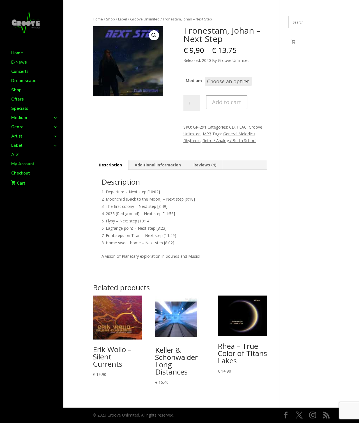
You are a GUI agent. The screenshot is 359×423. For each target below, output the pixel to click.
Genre (17, 127)
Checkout (20, 173)
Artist (16, 136)
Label (16, 145)
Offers (17, 99)
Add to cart (226, 102)
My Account (22, 164)
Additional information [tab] (158, 165)
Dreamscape (23, 81)
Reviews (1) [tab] (205, 165)
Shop (16, 90)
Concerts (20, 71)
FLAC (242, 127)
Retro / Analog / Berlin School (229, 140)
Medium (19, 118)
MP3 (207, 133)
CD (232, 127)
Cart (21, 183)
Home (17, 53)
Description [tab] (110, 165)
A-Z (15, 155)
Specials (19, 108)
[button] (154, 35)
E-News (19, 62)
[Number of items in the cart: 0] (293, 42)
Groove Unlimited (145, 19)
